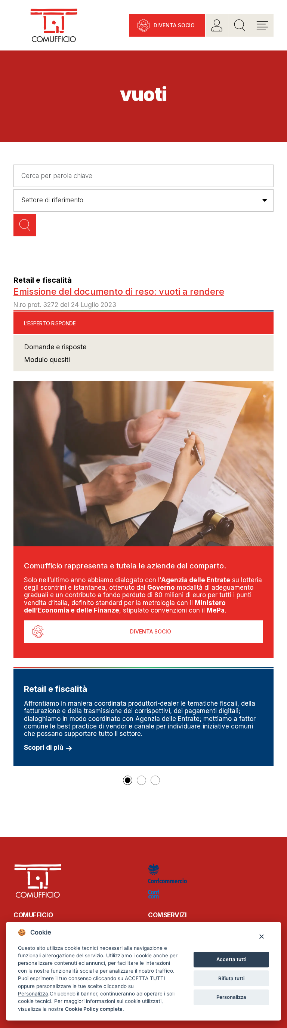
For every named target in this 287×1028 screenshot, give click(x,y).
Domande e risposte (55, 347)
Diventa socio (174, 25)
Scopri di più (44, 747)
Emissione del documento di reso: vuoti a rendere (118, 291)
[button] (127, 780)
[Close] (261, 936)
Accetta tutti (231, 959)
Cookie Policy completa (94, 1009)
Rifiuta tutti (231, 978)
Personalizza (231, 997)
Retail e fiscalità (42, 280)
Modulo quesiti (47, 359)
